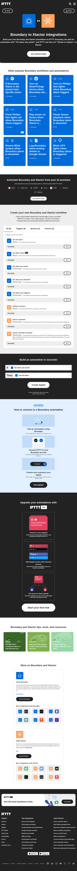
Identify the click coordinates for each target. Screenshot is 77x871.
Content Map (5, 836)
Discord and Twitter (27, 848)
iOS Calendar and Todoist (29, 842)
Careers (13, 863)
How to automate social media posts (64, 845)
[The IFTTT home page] (6, 3)
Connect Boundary (24, 699)
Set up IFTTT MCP (38, 198)
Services (4, 821)
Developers (5, 863)
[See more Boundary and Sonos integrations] (38, 711)
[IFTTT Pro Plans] (26, 253)
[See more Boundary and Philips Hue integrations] (23, 711)
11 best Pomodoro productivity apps (64, 839)
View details (11, 246)
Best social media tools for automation (64, 848)
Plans (3, 842)
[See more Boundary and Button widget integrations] (38, 720)
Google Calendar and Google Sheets (32, 827)
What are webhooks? (60, 836)
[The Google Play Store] (44, 854)
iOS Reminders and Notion (29, 839)
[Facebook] (47, 863)
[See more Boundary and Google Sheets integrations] (54, 711)
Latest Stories (59, 818)
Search (4, 839)
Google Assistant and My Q (29, 830)
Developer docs (6, 845)
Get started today (38, 54)
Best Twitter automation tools (62, 824)
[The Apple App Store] (33, 853)
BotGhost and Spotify (28, 833)
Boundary (18, 35)
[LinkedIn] (52, 863)
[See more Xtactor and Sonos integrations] (23, 777)
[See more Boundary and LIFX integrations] (54, 720)
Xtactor (39, 35)
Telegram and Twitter (27, 845)
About (42, 863)
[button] (74, 4)
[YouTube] (60, 863)
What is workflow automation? (62, 830)
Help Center (5, 833)
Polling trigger (18, 268)
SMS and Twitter (26, 836)
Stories (4, 824)
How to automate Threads (61, 842)
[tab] (8, 229)
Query (15, 255)
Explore (4, 818)
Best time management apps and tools (64, 827)
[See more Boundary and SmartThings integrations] (23, 720)
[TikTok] (69, 863)
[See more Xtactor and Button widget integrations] (54, 777)
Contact (30, 863)
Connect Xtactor (23, 756)
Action (16, 242)
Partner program (21, 863)
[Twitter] (65, 863)
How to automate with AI (60, 821)
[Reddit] (73, 863)
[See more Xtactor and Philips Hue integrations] (38, 777)
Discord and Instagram (28, 821)
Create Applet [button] (38, 385)
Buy (17, 751)
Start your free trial (38, 607)
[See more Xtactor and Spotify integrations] (23, 768)
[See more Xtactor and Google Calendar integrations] (38, 768)
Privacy (36, 863)
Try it (67, 246)
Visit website (19, 694)
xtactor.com (28, 747)
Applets (4, 827)
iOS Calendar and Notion (29, 824)
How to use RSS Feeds (60, 833)
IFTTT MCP (5, 830)
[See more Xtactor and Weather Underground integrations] (54, 768)
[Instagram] (56, 863)
